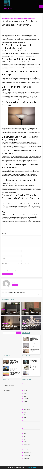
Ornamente (26, 428)
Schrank (25, 414)
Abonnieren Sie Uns (27, 458)
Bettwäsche (26, 385)
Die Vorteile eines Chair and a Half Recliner (34, 350)
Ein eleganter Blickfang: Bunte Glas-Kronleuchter (30, 326)
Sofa (24, 420)
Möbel (25, 412)
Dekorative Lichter (10, 18)
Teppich (25, 436)
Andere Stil (25, 441)
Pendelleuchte (16, 18)
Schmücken (25, 426)
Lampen (7, 15)
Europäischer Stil (27, 444)
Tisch (24, 422)
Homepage (3, 15)
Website (3, 258)
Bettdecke (25, 387)
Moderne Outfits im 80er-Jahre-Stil (34, 372)
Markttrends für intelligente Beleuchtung (34, 344)
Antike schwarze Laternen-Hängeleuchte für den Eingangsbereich (14, 367)
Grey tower (4, 328)
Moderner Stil (26, 449)
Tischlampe (27, 18)
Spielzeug (25, 430)
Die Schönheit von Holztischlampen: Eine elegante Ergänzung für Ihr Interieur (34, 339)
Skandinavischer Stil (27, 452)
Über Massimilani (7, 390)
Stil (24, 439)
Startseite (25, 383)
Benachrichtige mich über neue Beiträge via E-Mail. (11, 270)
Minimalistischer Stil (27, 446)
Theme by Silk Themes (31, 467)
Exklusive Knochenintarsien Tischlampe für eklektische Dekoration (15, 373)
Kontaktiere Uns (7, 387)
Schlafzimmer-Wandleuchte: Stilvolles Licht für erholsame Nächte (35, 366)
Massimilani (7, 8)
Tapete (25, 433)
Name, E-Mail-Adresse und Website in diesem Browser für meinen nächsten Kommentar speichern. (19, 263)
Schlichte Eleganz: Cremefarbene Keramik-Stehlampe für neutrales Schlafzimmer (31, 311)
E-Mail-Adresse (4, 253)
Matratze (25, 393)
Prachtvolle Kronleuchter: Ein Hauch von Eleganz (34, 361)
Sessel (25, 417)
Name (3, 248)
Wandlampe (33, 18)
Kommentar (4, 233)
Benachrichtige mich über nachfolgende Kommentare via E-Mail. (13, 266)
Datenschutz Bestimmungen (9, 385)
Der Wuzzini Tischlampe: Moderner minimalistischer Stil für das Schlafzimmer (10, 311)
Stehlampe (22, 18)
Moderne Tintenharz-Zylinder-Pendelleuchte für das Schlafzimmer (9, 326)
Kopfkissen (25, 390)
